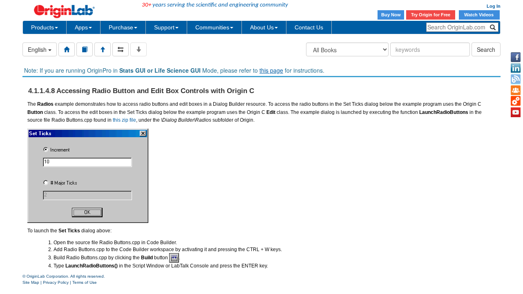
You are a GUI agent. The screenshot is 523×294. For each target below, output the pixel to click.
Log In (494, 6)
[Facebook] (515, 57)
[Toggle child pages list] (138, 49)
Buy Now (391, 14)
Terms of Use (84, 282)
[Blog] (515, 79)
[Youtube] (515, 112)
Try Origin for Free (430, 14)
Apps (81, 27)
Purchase (121, 27)
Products (42, 27)
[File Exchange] (515, 101)
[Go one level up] (102, 49)
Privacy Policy (56, 282)
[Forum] (515, 90)
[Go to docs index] (66, 49)
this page (271, 70)
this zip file (124, 120)
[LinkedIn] (515, 68)
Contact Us (309, 27)
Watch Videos (479, 14)
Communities (212, 27)
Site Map (30, 282)
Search (486, 49)
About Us (262, 27)
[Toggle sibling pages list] (120, 49)
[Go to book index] (84, 49)
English (38, 49)
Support (164, 27)
